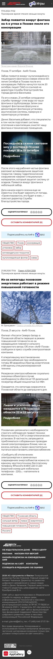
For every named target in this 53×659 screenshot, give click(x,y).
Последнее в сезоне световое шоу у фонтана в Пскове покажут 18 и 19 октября (25, 147)
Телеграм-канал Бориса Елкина (17, 66)
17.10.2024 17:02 (8, 11)
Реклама (7, 553)
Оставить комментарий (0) (26, 222)
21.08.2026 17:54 (8, 271)
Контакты (32, 563)
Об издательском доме (16, 550)
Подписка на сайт (13, 563)
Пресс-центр (39, 550)
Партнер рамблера (25, 646)
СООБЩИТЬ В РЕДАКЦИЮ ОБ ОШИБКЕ (22, 567)
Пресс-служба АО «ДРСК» (30, 325)
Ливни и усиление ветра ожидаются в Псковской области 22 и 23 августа (21, 409)
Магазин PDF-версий (26, 553)
